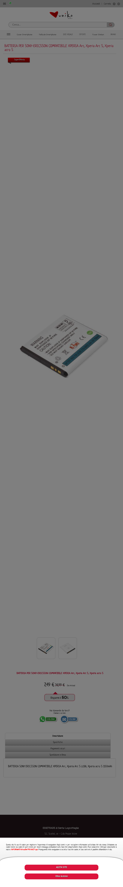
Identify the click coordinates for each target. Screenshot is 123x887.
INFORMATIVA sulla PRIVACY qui (24, 849)
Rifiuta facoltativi (62, 876)
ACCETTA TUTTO (61, 867)
